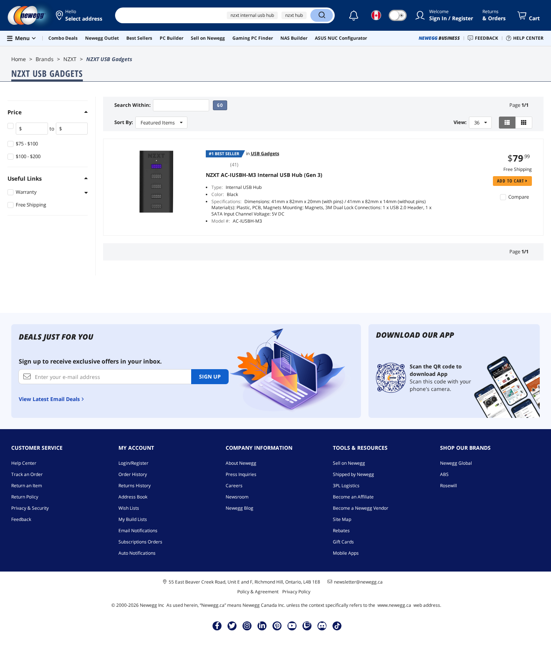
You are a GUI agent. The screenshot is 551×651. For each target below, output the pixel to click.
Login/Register (133, 463)
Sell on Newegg (349, 463)
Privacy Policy (296, 591)
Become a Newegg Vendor (360, 508)
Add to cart (511, 181)
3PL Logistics (346, 485)
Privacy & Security (30, 508)
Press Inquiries (241, 474)
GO (220, 105)
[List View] (507, 123)
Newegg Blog (239, 508)
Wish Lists (128, 508)
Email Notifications (137, 530)
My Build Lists (132, 519)
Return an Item (26, 485)
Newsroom (237, 497)
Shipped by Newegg (353, 474)
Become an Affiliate (353, 497)
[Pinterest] (277, 625)
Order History (132, 474)
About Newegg (241, 463)
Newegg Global (456, 463)
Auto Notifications (137, 553)
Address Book (132, 497)
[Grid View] (523, 123)
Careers (234, 485)
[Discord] (322, 625)
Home (18, 59)
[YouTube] (292, 625)
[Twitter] (232, 625)
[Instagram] (247, 625)
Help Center (23, 463)
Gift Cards (343, 542)
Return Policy (24, 497)
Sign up (210, 376)
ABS (444, 474)
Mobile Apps (346, 553)
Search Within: (132, 105)
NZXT (69, 59)
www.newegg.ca (394, 605)
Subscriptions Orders (140, 542)
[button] (79, 15)
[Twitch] (307, 625)
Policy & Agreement (257, 591)
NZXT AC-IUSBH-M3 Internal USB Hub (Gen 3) (264, 175)
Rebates (341, 530)
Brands (45, 59)
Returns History (134, 485)
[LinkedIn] (262, 625)
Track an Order (27, 474)
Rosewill (448, 485)
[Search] (321, 15)
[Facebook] (217, 625)
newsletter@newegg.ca (358, 582)
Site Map (342, 519)
